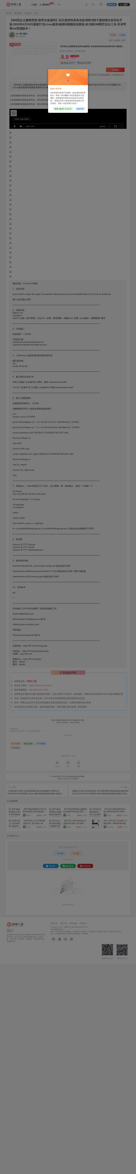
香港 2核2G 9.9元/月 (63, 108)
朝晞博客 (80, 108)
